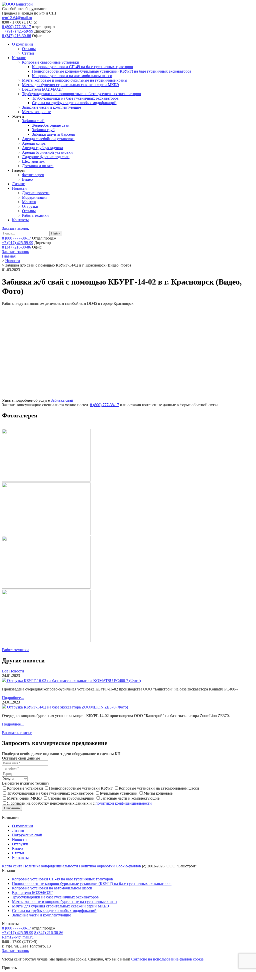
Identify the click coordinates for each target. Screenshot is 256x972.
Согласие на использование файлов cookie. (167, 959)
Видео (27, 179)
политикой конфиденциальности (124, 803)
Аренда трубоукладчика (42, 148)
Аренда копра (34, 143)
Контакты (20, 220)
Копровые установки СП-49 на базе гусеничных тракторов (82, 67)
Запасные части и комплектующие (51, 107)
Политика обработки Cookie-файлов (110, 866)
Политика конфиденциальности (50, 866)
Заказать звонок (15, 228)
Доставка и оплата (38, 166)
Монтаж (29, 202)
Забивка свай (33, 121)
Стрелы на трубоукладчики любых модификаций (74, 103)
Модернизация (34, 197)
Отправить (12, 808)
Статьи (28, 53)
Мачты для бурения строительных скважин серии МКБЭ (70, 85)
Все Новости (13, 671)
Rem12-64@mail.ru (18, 937)
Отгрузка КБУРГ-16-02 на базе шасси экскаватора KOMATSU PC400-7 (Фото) (74, 680)
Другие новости (36, 193)
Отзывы (29, 49)
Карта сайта (12, 866)
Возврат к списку (17, 733)
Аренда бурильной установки (47, 152)
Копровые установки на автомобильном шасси (72, 76)
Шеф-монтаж (33, 161)
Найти (55, 233)
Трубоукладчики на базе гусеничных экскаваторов (75, 98)
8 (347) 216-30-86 (16, 36)
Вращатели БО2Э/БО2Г (42, 89)
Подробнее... (13, 697)
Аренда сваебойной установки (48, 139)
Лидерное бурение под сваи (46, 157)
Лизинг (18, 184)
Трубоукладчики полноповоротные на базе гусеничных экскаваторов (81, 94)
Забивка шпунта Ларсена (53, 134)
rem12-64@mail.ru (17, 18)
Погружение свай (27, 835)
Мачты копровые (36, 112)
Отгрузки (30, 206)
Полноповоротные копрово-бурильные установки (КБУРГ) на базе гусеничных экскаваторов (112, 71)
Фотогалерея (33, 175)
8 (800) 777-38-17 (16, 27)
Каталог (19, 58)
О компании (22, 44)
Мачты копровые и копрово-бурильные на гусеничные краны (74, 80)
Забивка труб (43, 130)
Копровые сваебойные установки (50, 62)
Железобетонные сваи (51, 125)
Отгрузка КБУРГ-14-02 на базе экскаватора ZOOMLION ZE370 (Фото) (67, 707)
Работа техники (35, 215)
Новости (19, 188)
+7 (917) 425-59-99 (17, 31)
